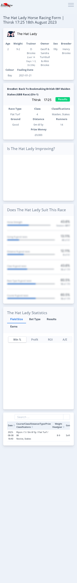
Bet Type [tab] (34, 319)
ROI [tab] (50, 339)
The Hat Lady (27, 34)
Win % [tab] (17, 339)
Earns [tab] (13, 326)
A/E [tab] (64, 339)
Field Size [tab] (16, 319)
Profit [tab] (34, 339)
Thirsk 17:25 (42, 100)
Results (62, 99)
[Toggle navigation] (71, 5)
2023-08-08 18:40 (10, 435)
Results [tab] (51, 319)
